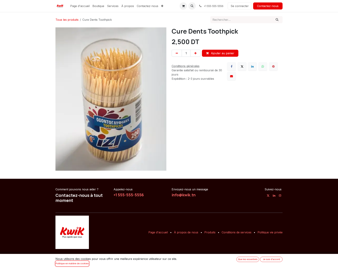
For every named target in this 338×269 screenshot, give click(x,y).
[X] (242, 66)
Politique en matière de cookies (72, 263)
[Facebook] (231, 66)
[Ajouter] (195, 53)
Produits (209, 232)
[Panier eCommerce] (183, 6)
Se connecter (240, 6)
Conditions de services (236, 232)
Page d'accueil (158, 232)
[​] (268, 195)
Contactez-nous (267, 6)
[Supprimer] (177, 53)
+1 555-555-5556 (129, 194)
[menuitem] (80, 5)
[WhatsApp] (263, 66)
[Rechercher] (277, 19)
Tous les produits (67, 19)
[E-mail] (231, 76)
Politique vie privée (270, 232)
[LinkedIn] (252, 66)
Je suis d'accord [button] (271, 259)
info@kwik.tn (184, 194)
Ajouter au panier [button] (222, 53)
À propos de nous (186, 232)
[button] (192, 6)
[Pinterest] (273, 66)
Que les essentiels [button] (248, 259)
